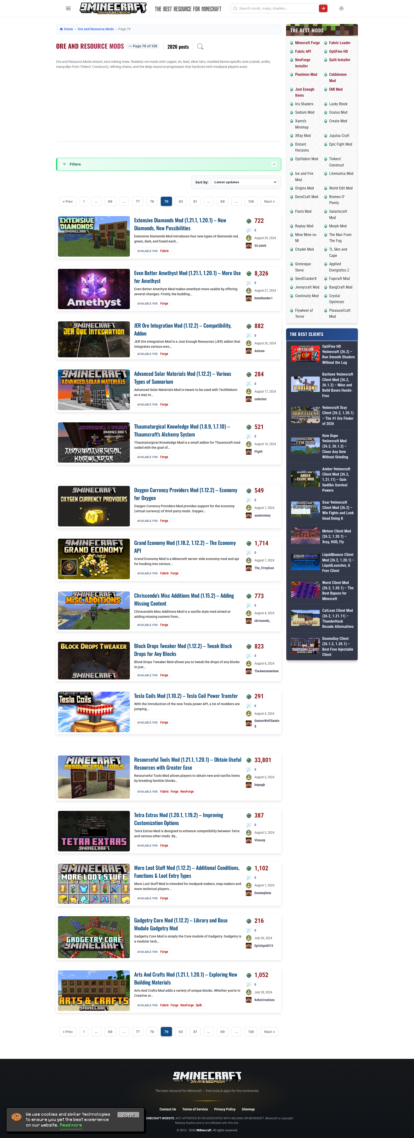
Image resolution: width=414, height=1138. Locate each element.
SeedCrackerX (306, 278)
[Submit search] (323, 8)
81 (195, 201)
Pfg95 (258, 452)
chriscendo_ (262, 621)
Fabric (164, 251)
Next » (269, 201)
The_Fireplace (264, 568)
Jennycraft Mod (307, 287)
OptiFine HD (338, 51)
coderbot (260, 399)
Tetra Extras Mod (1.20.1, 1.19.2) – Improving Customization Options (178, 818)
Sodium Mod (304, 112)
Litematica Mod (341, 173)
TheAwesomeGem (266, 671)
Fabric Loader (340, 43)
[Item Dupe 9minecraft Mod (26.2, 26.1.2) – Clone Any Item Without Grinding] (305, 446)
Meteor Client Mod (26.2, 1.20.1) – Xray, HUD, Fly (336, 536)
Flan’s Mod (303, 211)
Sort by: (202, 182)
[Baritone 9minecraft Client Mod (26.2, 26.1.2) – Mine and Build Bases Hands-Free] (305, 385)
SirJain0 (260, 246)
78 (152, 201)
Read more (71, 1125)
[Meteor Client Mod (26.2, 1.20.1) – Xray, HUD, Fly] (305, 537)
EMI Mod (336, 89)
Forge (164, 303)
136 (251, 201)
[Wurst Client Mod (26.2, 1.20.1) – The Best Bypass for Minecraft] (305, 591)
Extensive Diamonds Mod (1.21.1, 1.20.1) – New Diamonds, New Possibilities (180, 224)
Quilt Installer (339, 60)
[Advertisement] (168, 105)
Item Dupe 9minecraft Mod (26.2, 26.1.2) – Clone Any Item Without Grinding (335, 446)
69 (110, 201)
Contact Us (168, 1109)
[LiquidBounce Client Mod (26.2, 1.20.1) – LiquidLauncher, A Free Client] (305, 563)
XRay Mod (303, 135)
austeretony (262, 515)
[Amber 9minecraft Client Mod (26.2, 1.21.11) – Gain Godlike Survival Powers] (305, 480)
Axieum (259, 351)
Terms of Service (195, 1109)
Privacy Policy (225, 1109)
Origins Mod (304, 188)
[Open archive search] (200, 46)
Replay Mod (304, 226)
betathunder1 (263, 298)
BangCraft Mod (340, 287)
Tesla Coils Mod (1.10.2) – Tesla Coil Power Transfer (186, 695)
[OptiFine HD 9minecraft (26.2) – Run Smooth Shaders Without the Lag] (305, 355)
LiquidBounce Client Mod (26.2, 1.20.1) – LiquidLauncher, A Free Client (338, 562)
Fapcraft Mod (339, 278)
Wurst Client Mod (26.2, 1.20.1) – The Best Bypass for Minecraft (338, 590)
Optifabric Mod (306, 159)
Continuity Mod (307, 296)
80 (181, 201)
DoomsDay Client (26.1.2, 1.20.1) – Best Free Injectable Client (337, 646)
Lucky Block (338, 104)
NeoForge (187, 791)
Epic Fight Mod (340, 144)
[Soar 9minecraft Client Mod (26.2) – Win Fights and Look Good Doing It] (305, 510)
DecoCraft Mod (306, 197)
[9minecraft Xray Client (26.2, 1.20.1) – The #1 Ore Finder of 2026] (305, 416)
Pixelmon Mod (306, 74)
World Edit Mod (341, 188)
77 (138, 201)
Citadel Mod (304, 249)
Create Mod (338, 121)
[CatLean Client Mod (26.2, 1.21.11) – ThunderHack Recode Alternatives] (305, 619)
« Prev (68, 201)
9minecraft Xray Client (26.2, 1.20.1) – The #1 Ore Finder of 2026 (338, 415)
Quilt (199, 1005)
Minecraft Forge (307, 43)
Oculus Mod (338, 112)
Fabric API (303, 51)
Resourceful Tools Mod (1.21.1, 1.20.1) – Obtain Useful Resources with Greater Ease (188, 763)
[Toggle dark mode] (341, 8)
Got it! (128, 1115)
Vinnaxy (259, 840)
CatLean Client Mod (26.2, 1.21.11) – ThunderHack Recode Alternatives (338, 618)
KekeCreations (264, 1000)
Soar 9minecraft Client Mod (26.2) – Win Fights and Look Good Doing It (338, 510)
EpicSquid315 (263, 946)
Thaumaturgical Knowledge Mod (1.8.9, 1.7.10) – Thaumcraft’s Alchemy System (182, 430)
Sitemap (248, 1109)
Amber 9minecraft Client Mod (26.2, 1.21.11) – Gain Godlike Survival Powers (336, 480)
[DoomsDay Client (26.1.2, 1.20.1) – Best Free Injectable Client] (305, 647)
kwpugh (259, 785)
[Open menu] (68, 8)
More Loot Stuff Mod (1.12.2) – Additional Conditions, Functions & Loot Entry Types (187, 871)
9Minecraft (203, 1130)
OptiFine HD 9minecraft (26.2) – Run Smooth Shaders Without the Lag (338, 354)
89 (222, 201)
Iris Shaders (304, 104)
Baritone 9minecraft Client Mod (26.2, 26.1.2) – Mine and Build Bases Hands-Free (337, 385)
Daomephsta (262, 893)
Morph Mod (338, 226)
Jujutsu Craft (339, 135)
